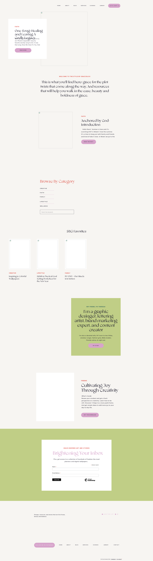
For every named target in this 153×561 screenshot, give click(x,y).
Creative (12, 273)
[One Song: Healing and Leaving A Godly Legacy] (64, 39)
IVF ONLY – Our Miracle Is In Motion (74, 277)
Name (54, 466)
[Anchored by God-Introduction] (55, 130)
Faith (17, 26)
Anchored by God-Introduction (95, 122)
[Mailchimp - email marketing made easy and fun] (90, 481)
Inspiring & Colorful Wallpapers (17, 277)
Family (67, 273)
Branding (113, 559)
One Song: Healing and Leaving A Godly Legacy (29, 34)
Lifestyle (41, 273)
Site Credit (119, 559)
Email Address (56, 473)
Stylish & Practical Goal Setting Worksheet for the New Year (47, 279)
